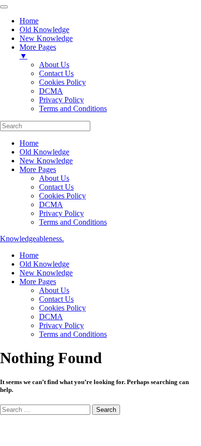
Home (29, 143)
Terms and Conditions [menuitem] (73, 108)
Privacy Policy (61, 213)
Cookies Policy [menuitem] (62, 82)
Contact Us (56, 187)
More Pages (38, 169)
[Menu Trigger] (4, 6)
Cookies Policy (62, 196)
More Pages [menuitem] (38, 51)
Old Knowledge (44, 152)
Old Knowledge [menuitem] (44, 29)
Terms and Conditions (73, 222)
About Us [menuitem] (54, 64)
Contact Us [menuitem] (56, 73)
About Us (54, 178)
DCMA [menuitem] (51, 91)
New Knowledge (46, 160)
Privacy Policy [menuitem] (61, 100)
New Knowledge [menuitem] (46, 38)
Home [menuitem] (29, 21)
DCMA (51, 204)
